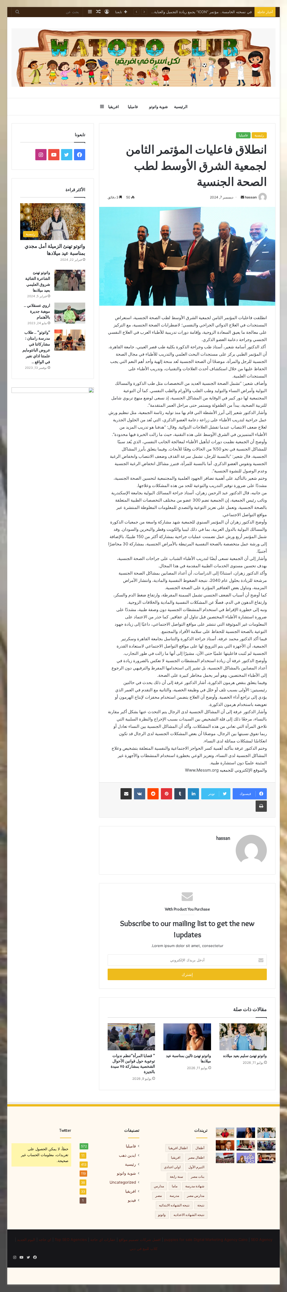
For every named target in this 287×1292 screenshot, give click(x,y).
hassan (251, 197)
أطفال (199, 1148)
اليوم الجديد (26, 1239)
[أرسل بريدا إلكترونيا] (242, 197)
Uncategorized (123, 1182)
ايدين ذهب (127, 1155)
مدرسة (174, 1195)
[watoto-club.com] (143, 57)
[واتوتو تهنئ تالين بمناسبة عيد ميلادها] (187, 1036)
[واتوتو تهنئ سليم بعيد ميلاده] (243, 1036)
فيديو (132, 1200)
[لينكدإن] (193, 793)
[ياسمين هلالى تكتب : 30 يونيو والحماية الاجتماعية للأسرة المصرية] (225, 1158)
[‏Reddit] (153, 793)
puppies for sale (178, 1239)
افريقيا (113, 106)
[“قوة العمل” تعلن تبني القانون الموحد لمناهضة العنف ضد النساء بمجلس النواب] (246, 1145)
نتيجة (200, 1205)
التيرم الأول (196, 1167)
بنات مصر (197, 1176)
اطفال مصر (196, 1157)
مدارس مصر (195, 1195)
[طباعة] (261, 806)
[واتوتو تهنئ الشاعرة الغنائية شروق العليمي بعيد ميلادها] (69, 280)
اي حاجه (45, 1239)
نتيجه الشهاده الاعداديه (188, 1215)
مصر (158, 1195)
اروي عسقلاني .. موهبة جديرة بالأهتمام (37, 311)
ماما (174, 1186)
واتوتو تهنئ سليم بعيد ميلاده (245, 1055)
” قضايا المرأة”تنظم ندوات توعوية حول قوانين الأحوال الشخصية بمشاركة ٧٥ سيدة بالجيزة (182, 12)
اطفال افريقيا (178, 1148)
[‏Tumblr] (180, 793)
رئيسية (259, 135)
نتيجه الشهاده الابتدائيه (174, 1205)
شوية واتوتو (158, 106)
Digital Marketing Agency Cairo (221, 1239)
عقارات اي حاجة (102, 1239)
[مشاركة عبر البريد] (126, 793)
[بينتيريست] (166, 793)
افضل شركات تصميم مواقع (140, 1239)
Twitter (65, 1130)
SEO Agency (261, 1239)
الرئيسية (181, 106)
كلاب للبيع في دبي (144, 1248)
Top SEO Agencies (70, 1239)
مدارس (159, 1186)
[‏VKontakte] (139, 793)
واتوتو (162, 1215)
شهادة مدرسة (194, 1186)
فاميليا (133, 106)
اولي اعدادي (172, 1167)
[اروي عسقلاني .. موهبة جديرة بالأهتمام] (69, 313)
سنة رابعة (176, 1176)
